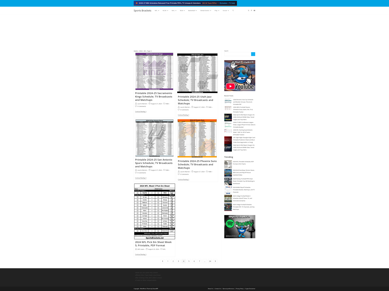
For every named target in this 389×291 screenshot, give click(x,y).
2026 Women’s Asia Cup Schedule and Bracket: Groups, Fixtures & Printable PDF (243, 102)
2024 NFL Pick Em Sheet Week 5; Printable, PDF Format (153, 243)
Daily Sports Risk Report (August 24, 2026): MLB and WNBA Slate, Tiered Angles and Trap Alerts (244, 147)
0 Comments (141, 106)
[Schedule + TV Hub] (227, 3)
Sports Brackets (142, 10)
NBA (167, 104)
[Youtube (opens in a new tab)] (254, 10)
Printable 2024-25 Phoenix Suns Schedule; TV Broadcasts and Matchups (197, 164)
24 (210, 261)
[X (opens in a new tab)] (248, 10)
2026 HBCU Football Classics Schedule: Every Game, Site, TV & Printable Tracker (243, 109)
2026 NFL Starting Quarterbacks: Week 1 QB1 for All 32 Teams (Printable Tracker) (243, 132)
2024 (140, 51)
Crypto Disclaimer (250, 288)
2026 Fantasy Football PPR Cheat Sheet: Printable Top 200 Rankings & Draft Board (243, 181)
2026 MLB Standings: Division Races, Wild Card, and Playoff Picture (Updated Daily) (243, 172)
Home (136, 51)
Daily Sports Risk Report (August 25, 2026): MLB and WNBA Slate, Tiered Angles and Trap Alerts (244, 117)
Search (226, 51)
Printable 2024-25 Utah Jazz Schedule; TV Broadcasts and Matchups (195, 100)
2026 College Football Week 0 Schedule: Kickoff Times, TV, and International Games (242, 198)
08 (145, 51)
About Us (210, 288)
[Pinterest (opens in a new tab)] (251, 10)
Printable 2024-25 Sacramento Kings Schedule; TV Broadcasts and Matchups (153, 96)
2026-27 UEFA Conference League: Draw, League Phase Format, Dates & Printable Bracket (244, 124)
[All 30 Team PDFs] (209, 3)
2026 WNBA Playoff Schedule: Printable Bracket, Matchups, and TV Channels (244, 189)
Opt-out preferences (228, 288)
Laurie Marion (142, 104)
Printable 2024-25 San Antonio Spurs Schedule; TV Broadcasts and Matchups (154, 163)
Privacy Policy (239, 288)
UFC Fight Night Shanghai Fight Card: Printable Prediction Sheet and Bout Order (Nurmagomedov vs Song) (244, 140)
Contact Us (218, 288)
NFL (164, 249)
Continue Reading (140, 112)
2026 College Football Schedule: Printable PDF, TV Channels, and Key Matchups (244, 207)
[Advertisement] (194, 29)
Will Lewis (140, 249)
